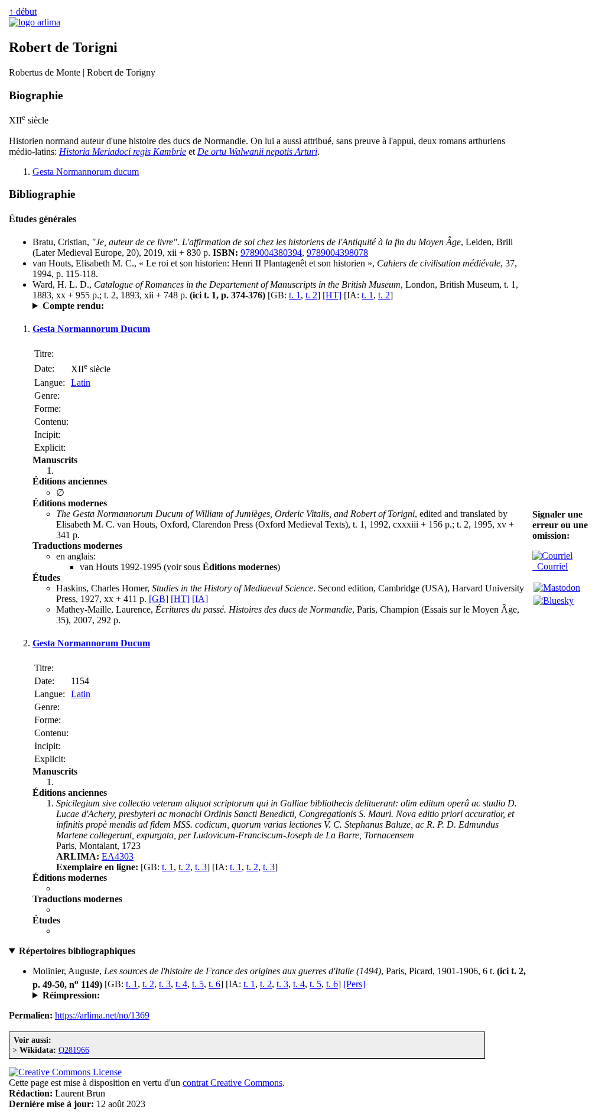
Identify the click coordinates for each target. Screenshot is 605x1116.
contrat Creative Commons (232, 1083)
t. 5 (198, 985)
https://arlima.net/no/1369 (102, 1015)
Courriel (550, 566)
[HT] (332, 295)
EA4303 (118, 856)
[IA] (200, 599)
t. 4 (181, 985)
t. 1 (295, 295)
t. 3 (201, 867)
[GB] (158, 599)
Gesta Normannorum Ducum (91, 329)
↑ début (23, 11)
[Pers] (354, 985)
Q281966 (73, 1050)
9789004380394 (271, 253)
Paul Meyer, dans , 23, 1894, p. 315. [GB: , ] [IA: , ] (211, 306)
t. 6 (214, 985)
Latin (80, 383)
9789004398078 (337, 253)
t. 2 (311, 295)
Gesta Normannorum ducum (85, 172)
